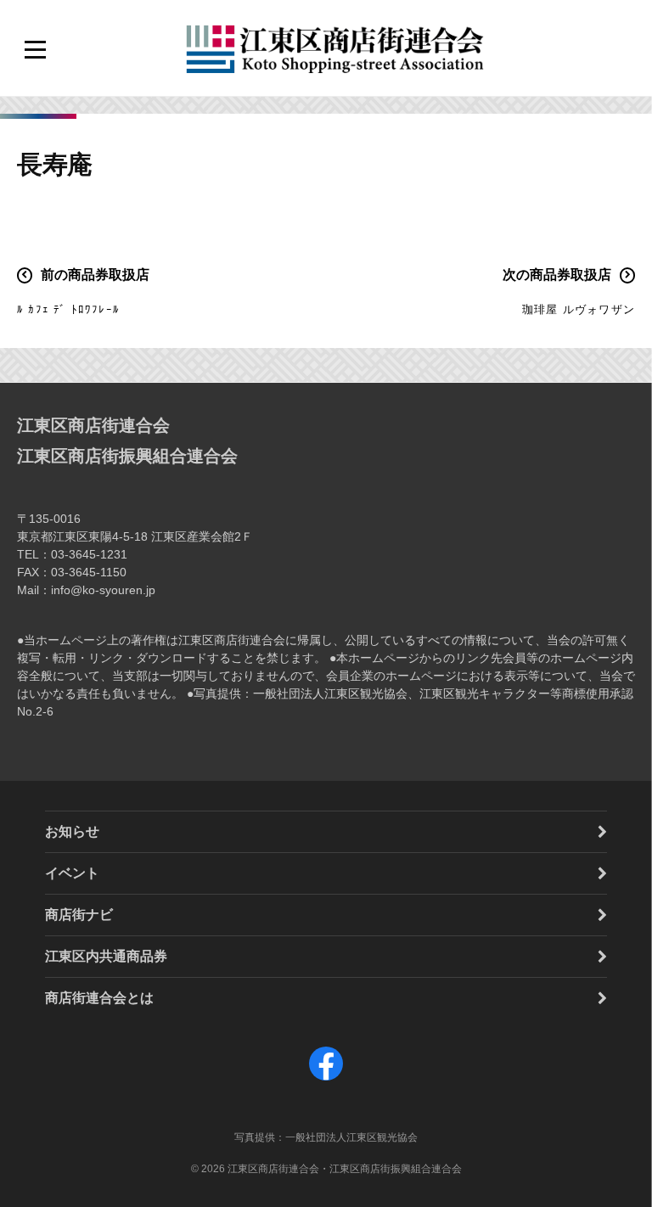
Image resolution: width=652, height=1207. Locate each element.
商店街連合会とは (99, 998)
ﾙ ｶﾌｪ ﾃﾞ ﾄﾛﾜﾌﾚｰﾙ (68, 309)
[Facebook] (326, 1080)
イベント (72, 873)
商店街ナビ (79, 914)
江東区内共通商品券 (106, 956)
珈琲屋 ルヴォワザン (578, 309)
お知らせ (72, 831)
